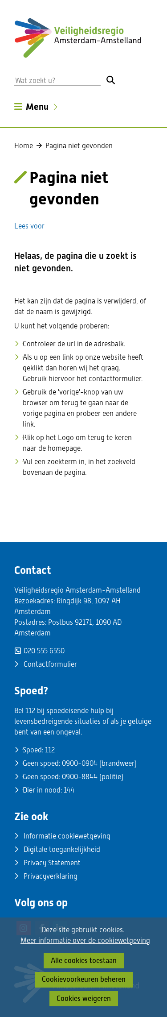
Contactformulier (50, 664)
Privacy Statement (52, 863)
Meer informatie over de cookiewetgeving (85, 941)
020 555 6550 (44, 651)
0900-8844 (80, 776)
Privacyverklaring (50, 876)
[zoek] (110, 80)
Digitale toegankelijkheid (62, 849)
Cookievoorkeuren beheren (84, 979)
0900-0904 (80, 763)
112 (50, 750)
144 (69, 790)
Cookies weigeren (84, 998)
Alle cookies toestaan (84, 960)
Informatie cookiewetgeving (67, 836)
